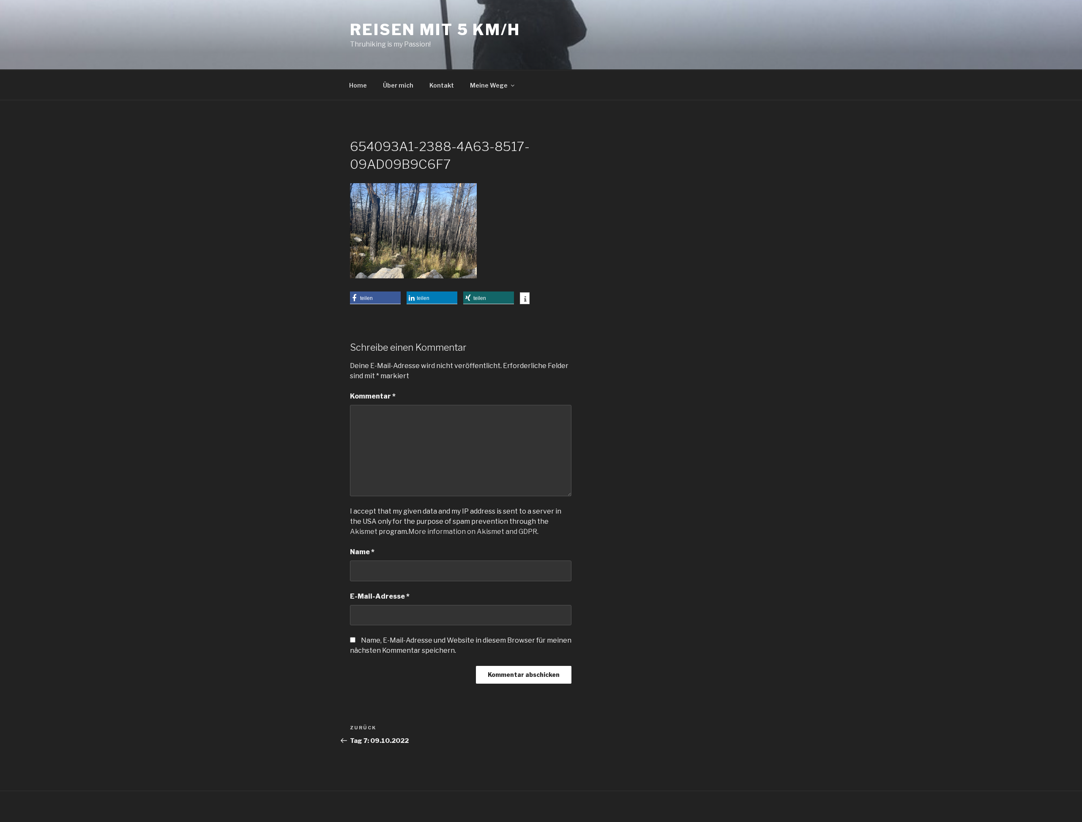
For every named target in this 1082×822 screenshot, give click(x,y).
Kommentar (373, 396)
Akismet (363, 532)
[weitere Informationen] (524, 299)
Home (358, 85)
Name (362, 552)
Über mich (398, 85)
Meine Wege (489, 85)
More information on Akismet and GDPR (472, 532)
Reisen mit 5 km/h (435, 29)
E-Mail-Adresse (380, 596)
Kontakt (441, 85)
